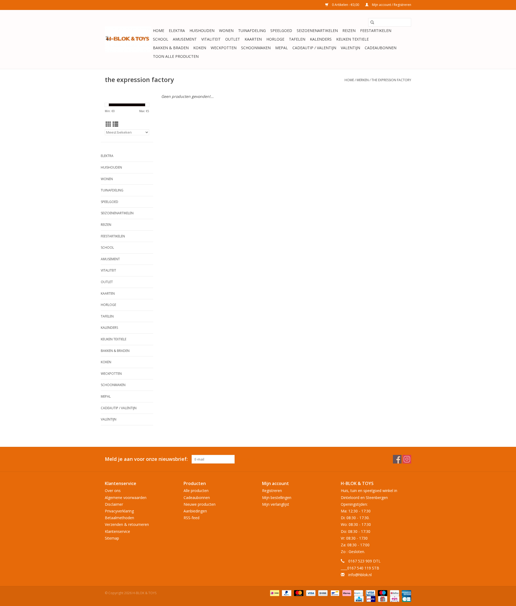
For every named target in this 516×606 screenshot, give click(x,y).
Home (158, 30)
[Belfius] (394, 592)
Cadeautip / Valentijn (314, 47)
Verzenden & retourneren (127, 524)
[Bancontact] (334, 592)
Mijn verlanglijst (275, 504)
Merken (363, 80)
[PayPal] (286, 592)
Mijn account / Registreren (391, 4)
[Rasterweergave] (108, 124)
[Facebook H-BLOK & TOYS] (397, 459)
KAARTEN (253, 39)
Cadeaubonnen (380, 47)
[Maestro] (382, 592)
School (160, 39)
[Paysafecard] (358, 592)
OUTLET (232, 39)
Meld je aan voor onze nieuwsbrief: (146, 459)
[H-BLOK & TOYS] (128, 39)
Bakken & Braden (171, 47)
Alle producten (196, 490)
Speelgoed (281, 30)
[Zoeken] (372, 22)
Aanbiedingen (195, 511)
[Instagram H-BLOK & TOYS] (407, 459)
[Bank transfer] (322, 592)
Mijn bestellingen (276, 497)
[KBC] (358, 598)
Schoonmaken (256, 47)
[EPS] (394, 598)
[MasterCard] (298, 592)
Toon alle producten (176, 56)
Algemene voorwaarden (125, 497)
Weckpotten (223, 47)
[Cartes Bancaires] (405, 598)
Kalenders (321, 39)
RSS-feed (191, 517)
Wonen (226, 30)
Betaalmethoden (119, 517)
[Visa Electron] (370, 592)
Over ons (113, 490)
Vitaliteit (211, 39)
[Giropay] (370, 598)
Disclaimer (114, 504)
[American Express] (405, 592)
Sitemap (112, 538)
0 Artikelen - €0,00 (345, 4)
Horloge (275, 39)
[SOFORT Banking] (346, 592)
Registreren (272, 490)
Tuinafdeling (252, 30)
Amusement (185, 39)
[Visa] (310, 592)
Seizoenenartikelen (317, 30)
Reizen (349, 30)
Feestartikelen (375, 30)
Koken (199, 47)
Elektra (177, 30)
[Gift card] (382, 598)
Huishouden (201, 30)
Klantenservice (117, 531)
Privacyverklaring (119, 511)
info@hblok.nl (360, 574)
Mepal (281, 47)
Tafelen (297, 39)
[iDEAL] (274, 592)
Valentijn (350, 47)
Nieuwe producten (200, 504)
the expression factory (391, 80)
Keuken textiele (352, 39)
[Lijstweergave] (115, 124)
